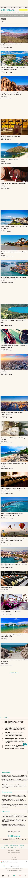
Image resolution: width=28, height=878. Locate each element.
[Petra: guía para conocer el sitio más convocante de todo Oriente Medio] (14, 83)
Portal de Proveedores (12, 847)
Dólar (10, 7)
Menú (3, 876)
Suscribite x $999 (23, 10)
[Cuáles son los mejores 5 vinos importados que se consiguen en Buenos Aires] (14, 479)
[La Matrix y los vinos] (14, 578)
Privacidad (14, 857)
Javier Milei (21, 7)
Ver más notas (14, 672)
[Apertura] (4, 839)
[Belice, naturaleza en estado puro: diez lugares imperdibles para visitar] (14, 504)
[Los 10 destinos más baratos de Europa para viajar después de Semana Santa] (14, 268)
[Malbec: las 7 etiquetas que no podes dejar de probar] (14, 174)
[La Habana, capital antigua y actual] (14, 602)
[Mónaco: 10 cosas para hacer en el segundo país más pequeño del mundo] (14, 58)
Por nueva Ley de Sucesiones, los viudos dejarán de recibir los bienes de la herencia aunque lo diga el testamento (15, 747)
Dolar (8, 876)
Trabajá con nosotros (23, 847)
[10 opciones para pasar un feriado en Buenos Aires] (14, 242)
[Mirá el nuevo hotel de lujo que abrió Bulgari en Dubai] (14, 428)
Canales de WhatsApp (13, 845)
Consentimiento (14, 859)
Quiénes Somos (4, 847)
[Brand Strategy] (18, 839)
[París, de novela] (14, 362)
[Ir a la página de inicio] (8, 10)
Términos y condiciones (14, 854)
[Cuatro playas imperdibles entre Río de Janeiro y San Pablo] (14, 625)
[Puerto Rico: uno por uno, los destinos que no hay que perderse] (14, 217)
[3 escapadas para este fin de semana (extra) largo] (14, 311)
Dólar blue (15, 7)
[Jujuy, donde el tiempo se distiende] (14, 35)
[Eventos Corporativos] (12, 839)
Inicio (14, 876)
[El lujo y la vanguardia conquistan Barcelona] (14, 555)
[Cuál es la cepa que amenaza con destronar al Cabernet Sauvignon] (14, 336)
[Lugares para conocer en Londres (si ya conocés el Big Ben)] (14, 403)
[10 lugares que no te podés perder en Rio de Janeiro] (14, 454)
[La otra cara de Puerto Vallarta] (14, 150)
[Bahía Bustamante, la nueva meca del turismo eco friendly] (14, 651)
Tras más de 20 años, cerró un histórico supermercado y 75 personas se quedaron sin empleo (15, 734)
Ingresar (25, 876)
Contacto (6, 845)
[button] (25, 744)
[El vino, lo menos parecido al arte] (14, 127)
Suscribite (22, 845)
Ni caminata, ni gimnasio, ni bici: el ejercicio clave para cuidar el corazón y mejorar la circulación (14, 722)
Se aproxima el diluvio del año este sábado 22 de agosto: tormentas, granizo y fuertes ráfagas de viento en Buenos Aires (15, 728)
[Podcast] (24, 839)
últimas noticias (4, 7)
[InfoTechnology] (14, 842)
